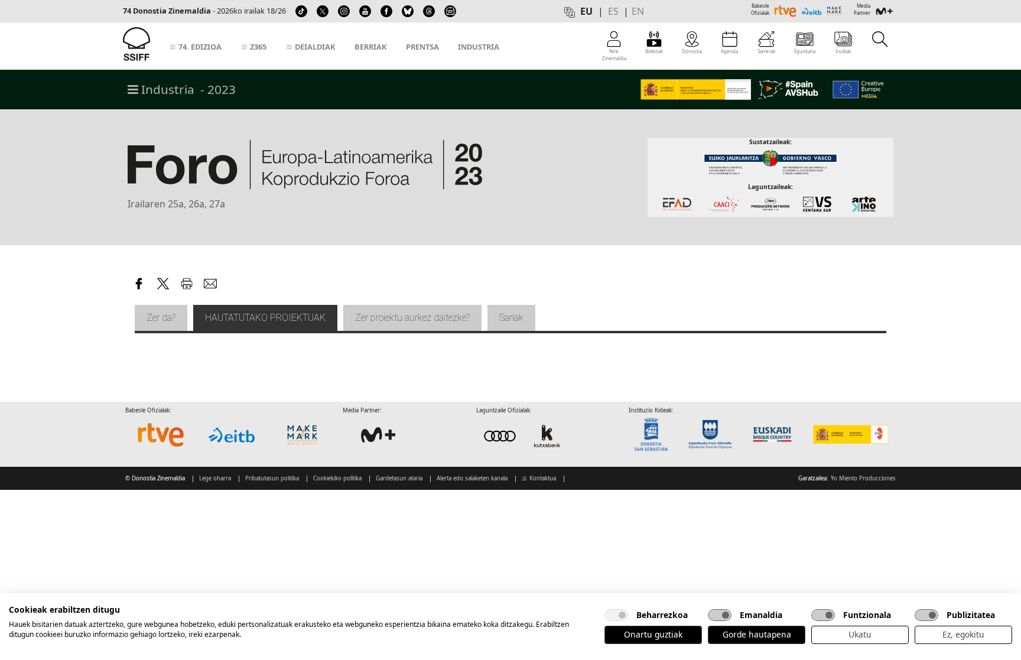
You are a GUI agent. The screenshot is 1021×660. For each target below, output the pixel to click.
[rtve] (160, 435)
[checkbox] (616, 615)
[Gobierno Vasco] (775, 434)
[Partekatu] (139, 281)
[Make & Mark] (302, 435)
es (613, 11)
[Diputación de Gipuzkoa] (713, 434)
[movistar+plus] (378, 435)
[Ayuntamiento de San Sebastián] (655, 434)
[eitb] (231, 435)
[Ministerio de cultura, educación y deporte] (850, 434)
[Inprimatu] (187, 281)
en (638, 11)
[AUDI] (523, 436)
